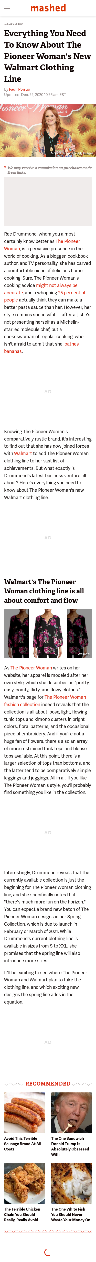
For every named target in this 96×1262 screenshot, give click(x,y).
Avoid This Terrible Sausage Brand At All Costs (22, 1144)
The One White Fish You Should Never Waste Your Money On (70, 1215)
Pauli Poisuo (19, 89)
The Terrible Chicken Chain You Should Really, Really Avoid (22, 1215)
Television (14, 23)
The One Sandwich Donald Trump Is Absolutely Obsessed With (70, 1146)
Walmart (23, 453)
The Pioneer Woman (31, 668)
